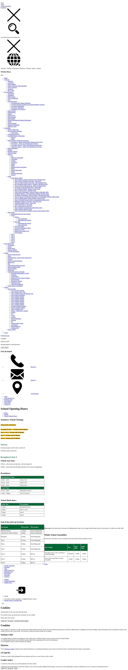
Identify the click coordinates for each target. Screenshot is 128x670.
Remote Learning (12, 151)
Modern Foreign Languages (18, 167)
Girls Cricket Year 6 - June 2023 (23, 204)
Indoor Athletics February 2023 (23, 209)
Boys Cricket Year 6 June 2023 (23, 206)
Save (16, 668)
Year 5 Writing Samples (17, 298)
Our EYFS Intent (19, 226)
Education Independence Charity (20, 273)
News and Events (9, 243)
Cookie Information (9, 581)
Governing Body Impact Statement (20, 103)
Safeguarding (11, 118)
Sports (9, 176)
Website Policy (8, 582)
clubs (5, 569)
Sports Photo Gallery (17, 178)
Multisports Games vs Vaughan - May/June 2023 (28, 201)
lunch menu (7, 573)
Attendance (11, 95)
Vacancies (10, 89)
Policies (10, 114)
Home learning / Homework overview (18, 140)
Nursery (17, 217)
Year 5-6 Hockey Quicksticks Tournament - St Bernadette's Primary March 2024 (37, 197)
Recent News (11, 248)
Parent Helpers (15, 279)
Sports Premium (12, 123)
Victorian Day (15, 328)
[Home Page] (5, 335)
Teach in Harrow (12, 87)
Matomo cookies (9, 649)
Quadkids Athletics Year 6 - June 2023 (25, 203)
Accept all (10, 621)
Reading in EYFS (19, 229)
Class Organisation (13, 98)
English (13, 161)
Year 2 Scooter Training (17, 290)
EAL (9, 100)
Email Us (33, 380)
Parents (6, 253)
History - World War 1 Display (19, 311)
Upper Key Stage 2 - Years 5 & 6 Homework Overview (26, 147)
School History (12, 84)
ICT (12, 314)
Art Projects (14, 325)
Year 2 (13, 236)
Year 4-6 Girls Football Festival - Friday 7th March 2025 (30, 186)
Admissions (11, 93)
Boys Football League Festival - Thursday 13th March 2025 (31, 184)
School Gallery (12, 289)
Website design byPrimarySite (13, 600)
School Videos (12, 329)
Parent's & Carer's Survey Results (20, 278)
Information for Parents (24, 220)
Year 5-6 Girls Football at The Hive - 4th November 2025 (30, 182)
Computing (14, 159)
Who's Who (11, 90)
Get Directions (35, 393)
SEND (9, 122)
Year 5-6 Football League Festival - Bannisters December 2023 (32, 200)
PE (12, 322)
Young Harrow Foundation (15, 286)
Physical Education (16, 170)
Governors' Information (17, 106)
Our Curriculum (22, 218)
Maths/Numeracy (16, 326)
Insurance (13, 275)
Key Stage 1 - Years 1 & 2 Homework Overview (24, 143)
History (13, 164)
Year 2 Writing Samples (17, 303)
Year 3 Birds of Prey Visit (18, 292)
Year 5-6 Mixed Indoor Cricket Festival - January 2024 (30, 198)
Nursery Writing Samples (18, 307)
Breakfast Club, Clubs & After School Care (20, 257)
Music (13, 168)
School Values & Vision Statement (17, 86)
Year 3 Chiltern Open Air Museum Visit (22, 293)
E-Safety (10, 259)
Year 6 (13, 242)
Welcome (10, 81)
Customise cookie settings (21, 621)
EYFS (13, 215)
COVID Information (13, 251)
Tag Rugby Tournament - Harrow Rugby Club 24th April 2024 (32, 195)
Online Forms (11, 115)
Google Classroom (6, 6)
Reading (10, 150)
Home (6, 78)
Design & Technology (17, 157)
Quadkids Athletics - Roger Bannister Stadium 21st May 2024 (32, 193)
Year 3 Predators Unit (17, 309)
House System (12, 111)
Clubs (5, 396)
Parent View (11, 262)
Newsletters (11, 245)
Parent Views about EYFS (22, 231)
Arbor (2, 4)
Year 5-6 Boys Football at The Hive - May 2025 (28, 181)
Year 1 (13, 234)
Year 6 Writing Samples (17, 297)
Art (12, 156)
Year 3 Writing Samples (17, 301)
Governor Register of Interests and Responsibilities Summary (28, 104)
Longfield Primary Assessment (16, 136)
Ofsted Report (11, 112)
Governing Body (12, 101)
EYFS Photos (18, 232)
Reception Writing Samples (18, 306)
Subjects (10, 154)
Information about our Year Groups (20, 214)
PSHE (13, 172)
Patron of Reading (13, 148)
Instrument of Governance (18, 109)
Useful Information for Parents (16, 272)
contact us (7, 576)
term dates (7, 575)
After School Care (9, 398)
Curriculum (7, 128)
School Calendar (12, 250)
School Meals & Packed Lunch (16, 265)
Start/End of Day (15, 282)
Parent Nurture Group (17, 323)
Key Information (8, 92)
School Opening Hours (14, 267)
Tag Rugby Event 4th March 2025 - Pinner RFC (28, 187)
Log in (6, 332)
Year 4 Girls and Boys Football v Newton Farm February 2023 (32, 211)
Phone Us (33, 367)
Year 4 (13, 239)
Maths (13, 139)
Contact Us (11, 82)
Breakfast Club (8, 399)
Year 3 (13, 237)
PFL (9, 264)
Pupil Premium (12, 117)
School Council (12, 153)
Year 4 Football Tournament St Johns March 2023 (28, 207)
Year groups (14, 132)
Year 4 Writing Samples (17, 300)
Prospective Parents (16, 281)
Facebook (3, 7)
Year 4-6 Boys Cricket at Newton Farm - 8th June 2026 (30, 179)
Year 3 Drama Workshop (18, 295)
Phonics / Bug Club (13, 129)
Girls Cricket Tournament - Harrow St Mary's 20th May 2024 (31, 192)
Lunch (13, 315)
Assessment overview (14, 134)
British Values (11, 97)
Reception (17, 222)
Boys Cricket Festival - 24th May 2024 (25, 190)
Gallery (6, 287)
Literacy (13, 137)
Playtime (13, 320)
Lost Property (15, 276)
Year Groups (11, 212)
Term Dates (11, 270)
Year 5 (13, 240)
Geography (14, 162)
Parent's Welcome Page (14, 254)
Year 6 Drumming (16, 318)
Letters (9, 247)
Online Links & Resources (15, 261)
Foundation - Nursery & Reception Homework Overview (27, 142)
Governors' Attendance (17, 107)
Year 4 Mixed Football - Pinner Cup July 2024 (27, 189)
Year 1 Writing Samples (17, 304)
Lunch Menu (7, 401)
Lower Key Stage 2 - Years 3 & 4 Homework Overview (26, 145)
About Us (7, 79)
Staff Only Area (12, 126)
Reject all (3, 621)
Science (13, 175)
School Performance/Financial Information (19, 120)
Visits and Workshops (17, 284)
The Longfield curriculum (15, 131)
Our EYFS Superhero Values (23, 228)
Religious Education (16, 173)
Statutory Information (13, 125)
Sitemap (6, 579)
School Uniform (12, 268)
